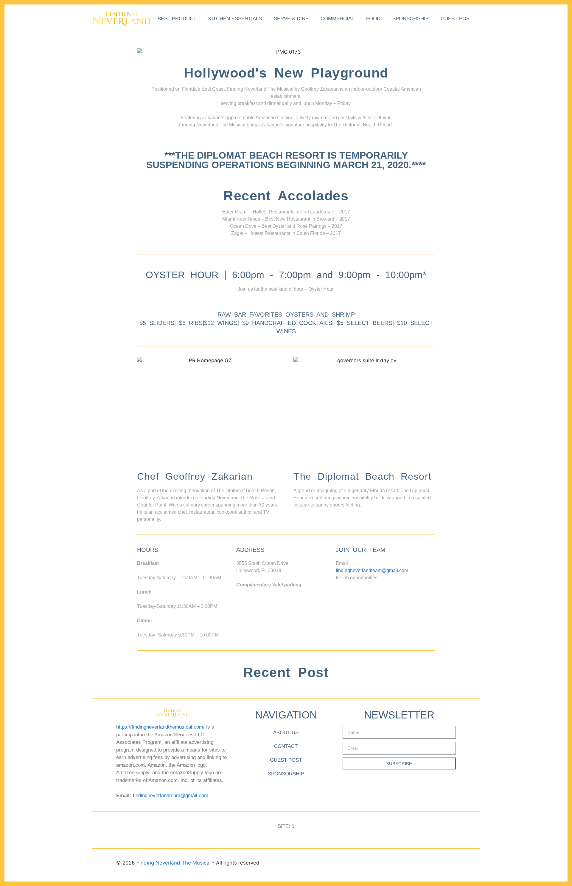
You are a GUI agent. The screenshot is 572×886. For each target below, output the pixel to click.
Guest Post (456, 18)
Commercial (337, 18)
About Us (286, 732)
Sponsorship (410, 18)
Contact (286, 746)
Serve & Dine (291, 18)
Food (373, 18)
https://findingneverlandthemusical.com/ (160, 727)
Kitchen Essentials (235, 18)
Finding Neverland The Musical (174, 863)
